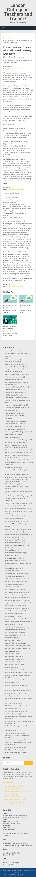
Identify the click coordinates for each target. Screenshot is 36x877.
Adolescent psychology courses (14, 364)
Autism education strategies (13, 377)
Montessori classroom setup (13, 542)
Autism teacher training (12, 379)
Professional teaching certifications (15, 608)
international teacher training (13, 518)
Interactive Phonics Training (13, 516)
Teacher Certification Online (13, 635)
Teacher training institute (12, 656)
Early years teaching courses (13, 429)
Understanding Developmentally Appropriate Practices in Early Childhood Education (17, 735)
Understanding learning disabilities (15, 740)
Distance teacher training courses (15, 421)
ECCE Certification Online (12, 434)
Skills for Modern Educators (13, 616)
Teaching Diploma (10, 667)
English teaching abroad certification (16, 474)
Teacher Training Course (12, 640)
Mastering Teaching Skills (12, 537)
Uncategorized (9, 730)
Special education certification (14, 619)
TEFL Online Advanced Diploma (14, 706)
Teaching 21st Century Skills (13, 664)
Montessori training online (12, 568)
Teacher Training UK (11, 662)
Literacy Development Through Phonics (17, 534)
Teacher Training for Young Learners (16, 648)
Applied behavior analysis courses (15, 374)
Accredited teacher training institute (16, 351)
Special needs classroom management (17, 621)
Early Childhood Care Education (14, 424)
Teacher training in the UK (12, 651)
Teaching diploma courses (13, 670)
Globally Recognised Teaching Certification (18, 491)
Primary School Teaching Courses (15, 605)
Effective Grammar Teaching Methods (16, 452)
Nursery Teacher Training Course (15, 573)
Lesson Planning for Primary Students (16, 532)
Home (5, 38)
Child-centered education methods (15, 397)
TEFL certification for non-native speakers (18, 698)
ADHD (6, 356)
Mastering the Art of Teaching (14, 540)
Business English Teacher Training (15, 387)
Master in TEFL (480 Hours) (13, 797)
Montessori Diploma (10, 550)
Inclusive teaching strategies (13, 506)
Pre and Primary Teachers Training (15, 600)
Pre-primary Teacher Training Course (16, 603)
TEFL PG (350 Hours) (11, 794)
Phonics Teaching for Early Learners (16, 592)
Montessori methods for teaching (15, 552)
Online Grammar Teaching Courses (15, 579)
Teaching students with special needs (16, 690)
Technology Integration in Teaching (16, 696)
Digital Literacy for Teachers (13, 416)
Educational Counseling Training (14, 442)
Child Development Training (13, 389)
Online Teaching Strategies (13, 584)
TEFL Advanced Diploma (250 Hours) (16, 791)
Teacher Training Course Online (14, 643)
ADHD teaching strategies (12, 361)
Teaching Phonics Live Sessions (14, 685)
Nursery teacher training (12, 571)
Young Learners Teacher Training (15, 752)
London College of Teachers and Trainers (18, 12)
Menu (3, 28)
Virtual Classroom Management (14, 747)
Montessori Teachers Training (14, 561)
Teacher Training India (11, 654)
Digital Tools (8, 418)
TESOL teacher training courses (14, 711)
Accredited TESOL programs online (16, 353)
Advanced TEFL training (12, 371)
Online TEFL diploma (11, 587)
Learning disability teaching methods (16, 529)
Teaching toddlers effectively (14, 693)
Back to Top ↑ (27, 875)
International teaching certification (15, 521)
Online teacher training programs (15, 581)
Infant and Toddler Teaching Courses (16, 508)
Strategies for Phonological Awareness (17, 627)
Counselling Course (10, 410)
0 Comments (20, 57)
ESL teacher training (11, 484)
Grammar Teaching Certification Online (17, 503)
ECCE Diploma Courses (12, 437)
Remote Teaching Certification (14, 611)
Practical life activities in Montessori (16, 597)
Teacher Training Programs (13, 659)
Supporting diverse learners (13, 629)
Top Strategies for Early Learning (15, 714)
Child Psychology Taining (12, 395)
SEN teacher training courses (14, 613)
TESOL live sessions (11, 708)
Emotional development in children (15, 460)
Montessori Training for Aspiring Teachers (18, 563)
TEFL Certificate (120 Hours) (13, 786)
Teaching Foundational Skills (13, 680)
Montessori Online (10, 555)
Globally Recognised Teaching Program (17, 496)
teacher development (11, 637)
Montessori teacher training (13, 558)
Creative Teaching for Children (14, 413)
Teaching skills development (13, 688)
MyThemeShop (16, 875)
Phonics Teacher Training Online (14, 589)
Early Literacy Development (13, 426)
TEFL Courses (8, 782)
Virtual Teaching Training (12, 750)
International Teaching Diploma (14, 524)
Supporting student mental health (15, 632)
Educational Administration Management (17, 440)
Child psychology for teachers (14, 392)
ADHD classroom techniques (13, 359)
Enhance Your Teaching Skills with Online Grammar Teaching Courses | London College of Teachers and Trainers (17, 479)
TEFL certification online (12, 703)
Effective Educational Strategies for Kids (17, 450)
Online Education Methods (13, 576)
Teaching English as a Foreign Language (17, 672)
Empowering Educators (12, 467)
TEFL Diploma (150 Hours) (13, 789)
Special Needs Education (12, 624)
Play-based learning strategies (14, 595)
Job (10, 38)
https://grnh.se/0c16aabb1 (16, 69)
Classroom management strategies (15, 407)
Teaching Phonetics (10, 682)
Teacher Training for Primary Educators (17, 646)
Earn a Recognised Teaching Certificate (17, 432)
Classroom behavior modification (15, 405)
